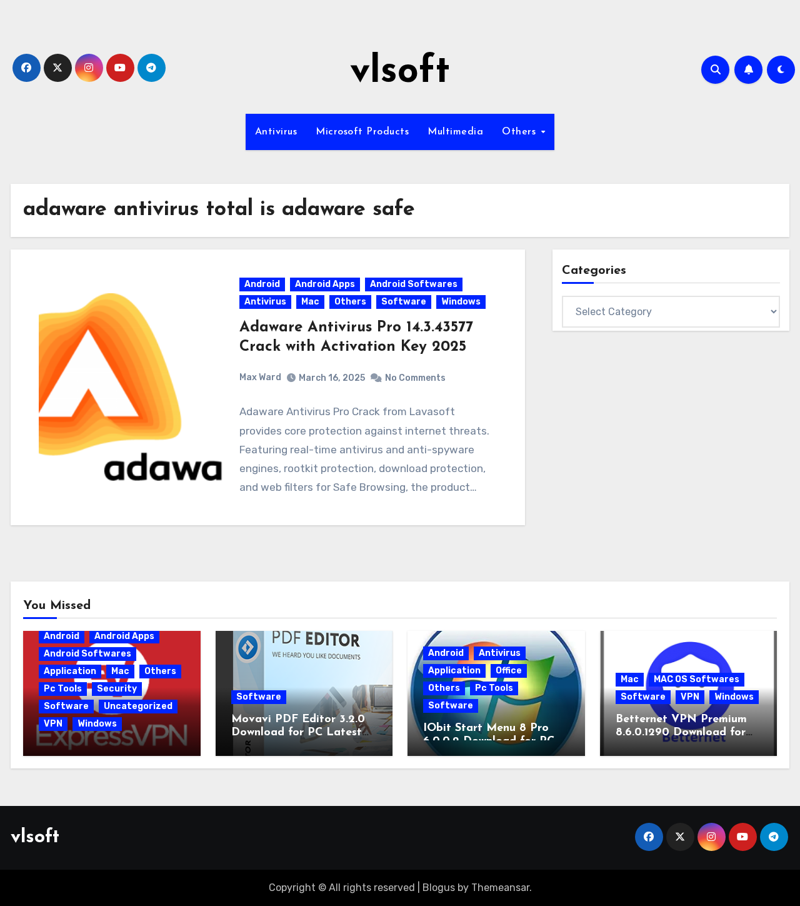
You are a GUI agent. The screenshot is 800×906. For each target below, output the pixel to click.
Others (520, 132)
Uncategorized (138, 706)
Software (403, 301)
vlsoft (400, 72)
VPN (53, 723)
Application (70, 671)
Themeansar (500, 887)
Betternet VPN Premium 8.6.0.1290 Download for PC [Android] (681, 733)
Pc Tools (63, 688)
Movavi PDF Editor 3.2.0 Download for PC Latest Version (298, 733)
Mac (310, 301)
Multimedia (455, 132)
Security (117, 688)
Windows (461, 301)
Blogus (438, 887)
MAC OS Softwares (696, 679)
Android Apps (325, 284)
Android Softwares (414, 284)
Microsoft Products (362, 132)
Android (262, 284)
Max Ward (260, 377)
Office (509, 670)
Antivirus (276, 132)
